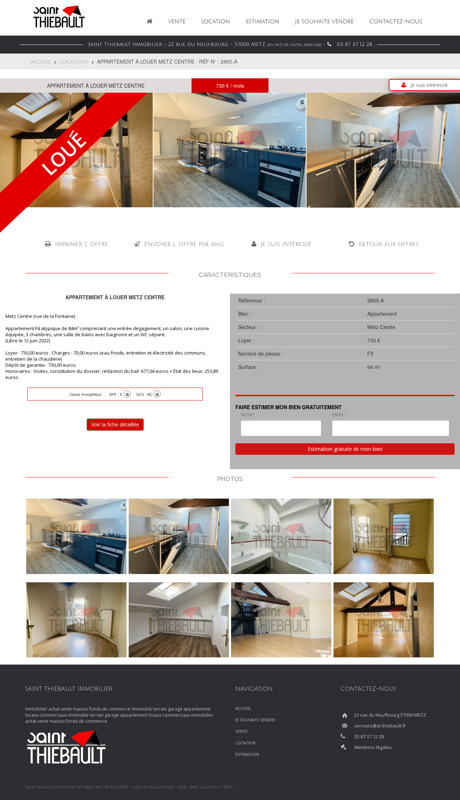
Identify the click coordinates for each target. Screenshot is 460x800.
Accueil (243, 708)
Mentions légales (373, 747)
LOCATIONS (74, 61)
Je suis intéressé (429, 85)
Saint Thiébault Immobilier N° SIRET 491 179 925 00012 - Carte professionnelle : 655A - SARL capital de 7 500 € (129, 787)
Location (215, 21)
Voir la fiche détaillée (115, 424)
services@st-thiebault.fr (380, 725)
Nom (246, 415)
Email (338, 415)
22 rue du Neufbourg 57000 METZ (390, 715)
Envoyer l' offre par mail (184, 244)
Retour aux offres (389, 244)
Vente (176, 21)
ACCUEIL (41, 61)
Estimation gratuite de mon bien (345, 448)
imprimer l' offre (81, 244)
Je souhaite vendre (324, 21)
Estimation (262, 21)
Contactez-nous (395, 21)
